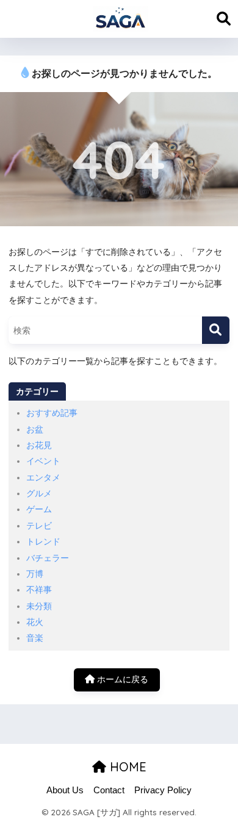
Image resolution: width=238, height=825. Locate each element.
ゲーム (39, 509)
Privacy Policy (163, 790)
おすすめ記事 (52, 413)
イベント (43, 461)
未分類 (39, 606)
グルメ (39, 493)
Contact (108, 790)
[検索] (215, 330)
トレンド (43, 541)
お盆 (34, 429)
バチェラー (47, 558)
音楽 (34, 638)
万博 (34, 574)
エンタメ (43, 477)
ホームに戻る (121, 679)
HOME (126, 766)
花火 (34, 622)
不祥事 (39, 590)
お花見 (39, 445)
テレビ (39, 525)
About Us (65, 790)
